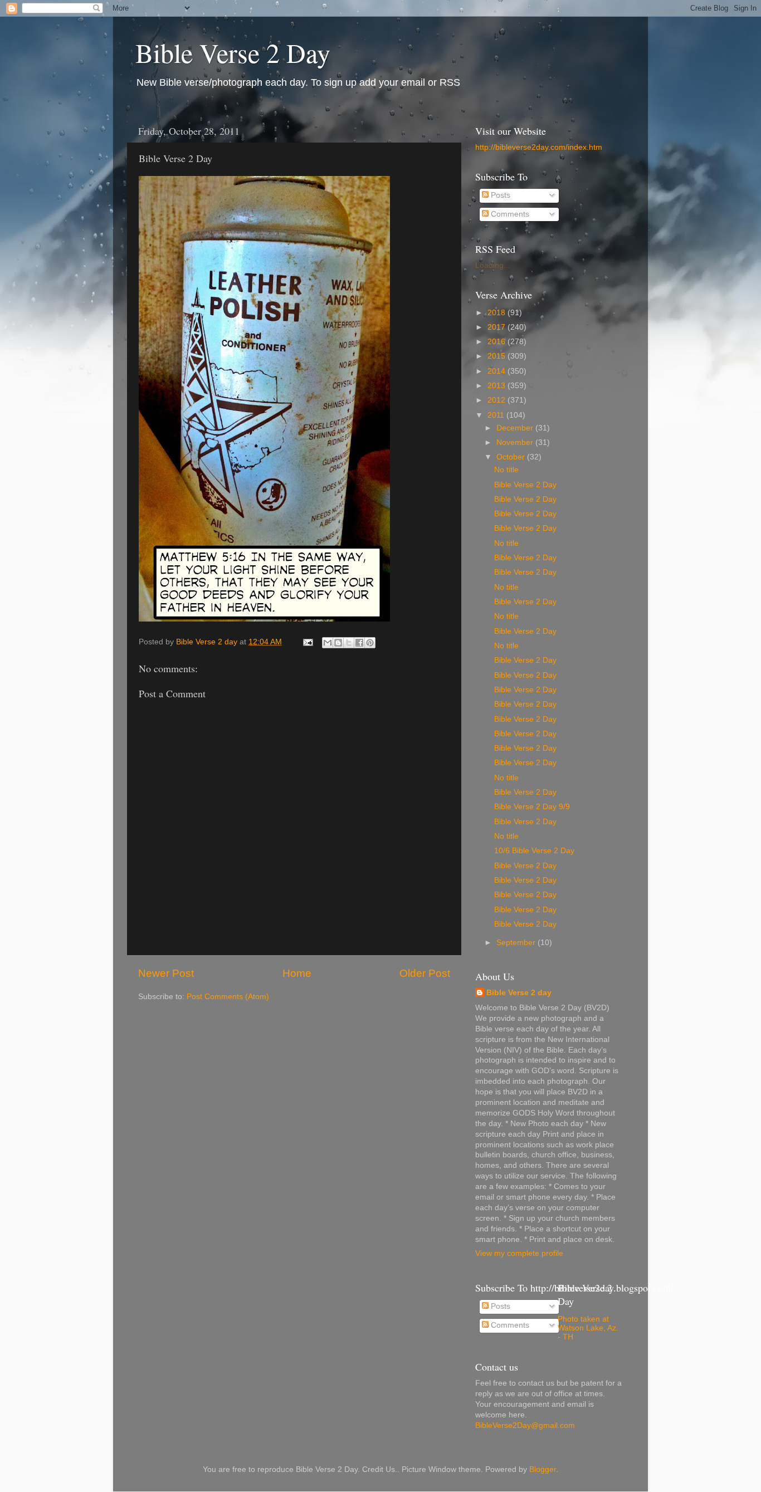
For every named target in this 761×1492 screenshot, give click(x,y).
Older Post (424, 973)
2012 (497, 400)
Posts (499, 195)
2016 (497, 341)
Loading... (492, 265)
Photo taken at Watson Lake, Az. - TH (588, 1328)
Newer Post (166, 973)
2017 (497, 327)
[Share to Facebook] (359, 642)
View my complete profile (519, 1253)
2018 (497, 313)
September (517, 942)
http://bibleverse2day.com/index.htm (538, 147)
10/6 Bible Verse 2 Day (534, 851)
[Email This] (327, 642)
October (511, 457)
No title (506, 470)
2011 (496, 415)
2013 (497, 385)
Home (296, 973)
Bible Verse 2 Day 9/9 (532, 807)
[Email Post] (307, 642)
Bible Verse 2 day (519, 993)
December (515, 428)
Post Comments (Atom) (228, 996)
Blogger (542, 1469)
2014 (497, 371)
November (515, 442)
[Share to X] (348, 642)
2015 (497, 356)
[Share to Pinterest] (369, 642)
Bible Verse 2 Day (232, 52)
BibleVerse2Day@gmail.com (525, 1425)
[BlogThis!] (338, 642)
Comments (509, 214)
